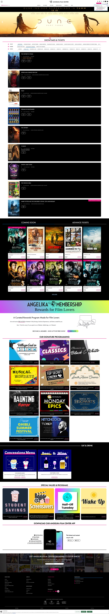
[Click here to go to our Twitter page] (102, 1)
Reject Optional (83, 611)
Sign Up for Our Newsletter (30, 582)
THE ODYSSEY (24, 127)
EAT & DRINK (45, 5)
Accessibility (6, 588)
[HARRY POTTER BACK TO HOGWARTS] (17, 239)
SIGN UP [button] (54, 569)
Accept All (90, 611)
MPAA (6, 587)
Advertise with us (28, 579)
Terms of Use (42, 608)
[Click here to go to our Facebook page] (98, 1)
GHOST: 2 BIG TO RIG (26, 164)
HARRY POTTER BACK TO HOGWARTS (94, 200)
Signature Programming (8, 582)
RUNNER (49, 579)
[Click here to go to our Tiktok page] (103, 1)
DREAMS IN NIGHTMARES (27, 109)
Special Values (7, 583)
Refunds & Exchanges (29, 593)
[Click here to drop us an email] (107, 1)
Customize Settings (78, 611)
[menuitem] (14, 579)
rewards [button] (98, 3)
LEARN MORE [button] (25, 516)
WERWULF (49, 580)
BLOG (72, 5)
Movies (6, 579)
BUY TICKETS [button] (36, 362)
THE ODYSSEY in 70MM (27, 54)
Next (106, 22)
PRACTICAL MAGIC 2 (51, 583)
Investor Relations (7, 590)
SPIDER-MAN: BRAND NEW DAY (29, 72)
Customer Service (28, 588)
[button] (2, 2)
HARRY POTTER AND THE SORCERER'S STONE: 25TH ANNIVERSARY (38, 201)
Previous (2, 22)
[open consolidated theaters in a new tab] (51, 602)
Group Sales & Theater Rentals (9, 585)
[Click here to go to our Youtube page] (105, 1)
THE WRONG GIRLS (26, 183)
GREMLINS (49, 582)
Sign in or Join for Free (99, 9)
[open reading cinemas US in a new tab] (45, 602)
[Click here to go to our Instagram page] (100, 1)
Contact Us (27, 590)
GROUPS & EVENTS (59, 5)
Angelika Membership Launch (9, 591)
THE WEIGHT (50, 585)
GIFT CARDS (51, 5)
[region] (54, 612)
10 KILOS (23, 146)
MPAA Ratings (16, 608)
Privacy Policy (66, 608)
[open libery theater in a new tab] (58, 602)
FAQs (27, 591)
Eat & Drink (6, 580)
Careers (27, 580)
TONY (22, 91)
